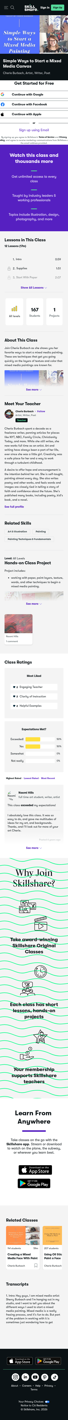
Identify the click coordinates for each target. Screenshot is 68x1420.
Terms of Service (46, 137)
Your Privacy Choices (31, 1401)
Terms (34, 1389)
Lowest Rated (31, 778)
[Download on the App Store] (34, 1170)
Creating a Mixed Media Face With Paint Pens (23, 1258)
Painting (41, 531)
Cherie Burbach (30, 411)
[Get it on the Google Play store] (34, 1183)
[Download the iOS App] (19, 1361)
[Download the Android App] (48, 1361)
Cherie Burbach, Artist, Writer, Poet (26, 73)
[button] (6, 7)
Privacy (48, 1385)
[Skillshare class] (23, 1235)
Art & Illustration (17, 531)
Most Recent (48, 778)
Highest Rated (13, 778)
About (14, 1385)
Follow (41, 411)
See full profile (14, 506)
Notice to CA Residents (34, 1405)
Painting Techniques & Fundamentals (29, 539)
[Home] (31, 7)
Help (37, 1385)
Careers (26, 1385)
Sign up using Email (34, 130)
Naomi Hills (12, 636)
